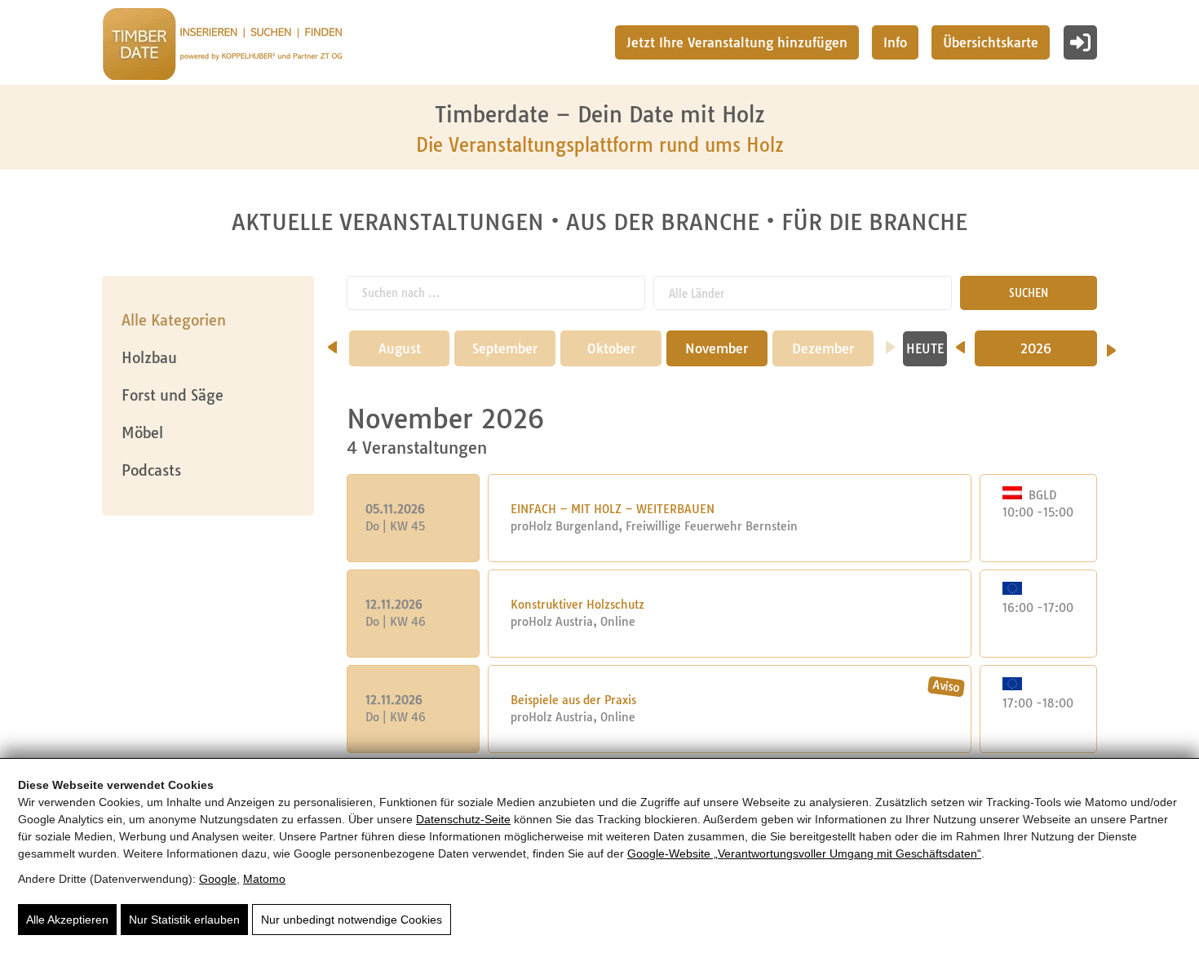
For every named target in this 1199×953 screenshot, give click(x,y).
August (399, 348)
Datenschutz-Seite (463, 819)
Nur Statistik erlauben (184, 919)
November (716, 348)
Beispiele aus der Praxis (573, 700)
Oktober (611, 348)
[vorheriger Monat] (332, 342)
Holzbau (149, 357)
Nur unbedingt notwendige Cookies (351, 919)
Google (218, 878)
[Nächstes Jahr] (1111, 345)
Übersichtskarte (990, 42)
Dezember (823, 348)
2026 (1035, 348)
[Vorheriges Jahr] (960, 342)
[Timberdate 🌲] (222, 46)
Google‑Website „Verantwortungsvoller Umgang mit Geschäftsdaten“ (804, 853)
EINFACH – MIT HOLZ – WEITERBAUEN (613, 509)
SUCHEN (1028, 292)
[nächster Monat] (890, 342)
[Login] (1080, 42)
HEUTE (925, 349)
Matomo (264, 878)
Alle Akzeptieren (67, 919)
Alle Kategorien (174, 320)
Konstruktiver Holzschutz (577, 604)
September (505, 348)
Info (895, 42)
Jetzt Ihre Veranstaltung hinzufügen (736, 42)
